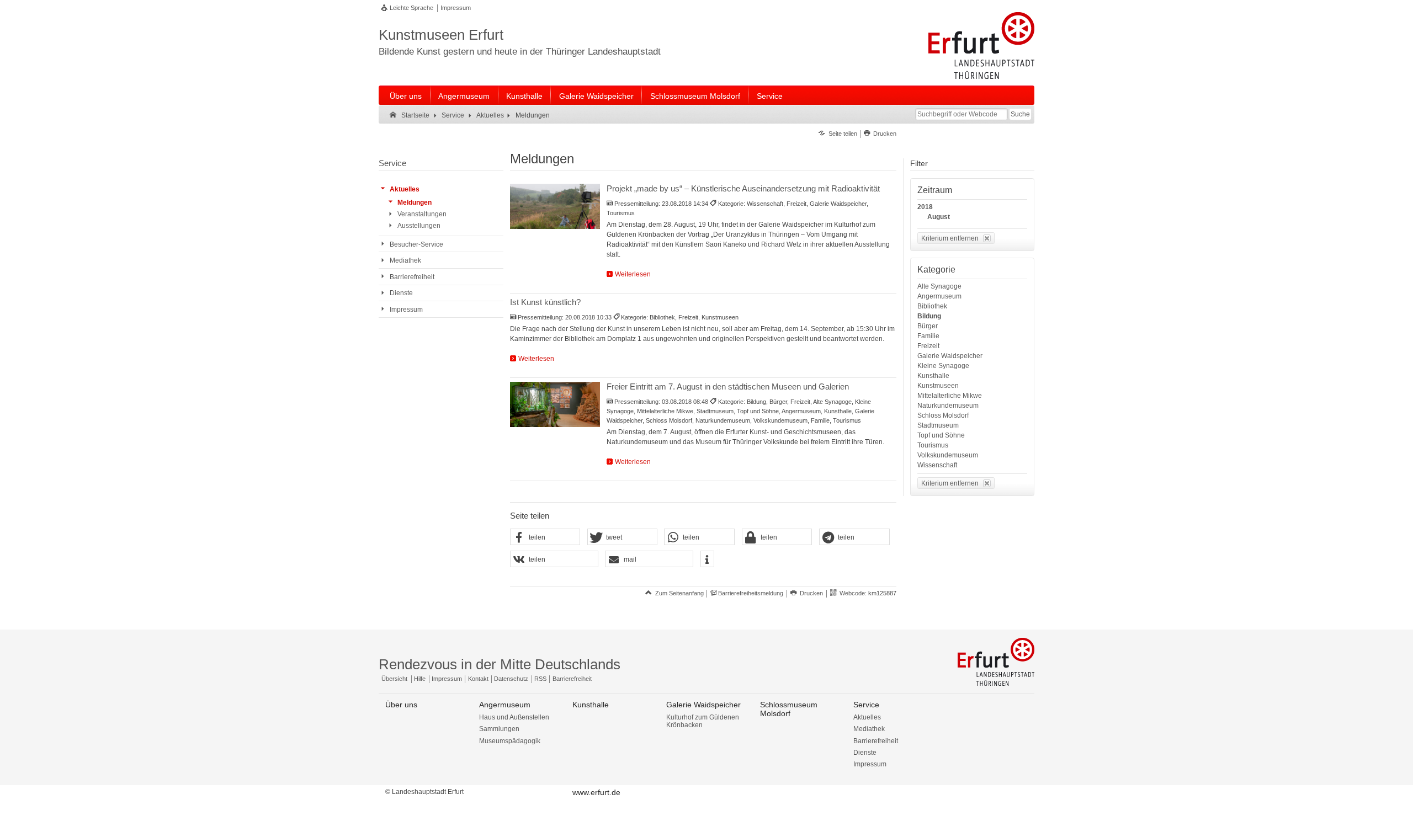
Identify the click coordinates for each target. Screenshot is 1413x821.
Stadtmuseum (938, 425)
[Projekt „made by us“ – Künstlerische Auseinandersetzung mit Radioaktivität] (555, 206)
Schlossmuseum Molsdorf (695, 96)
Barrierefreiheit (572, 678)
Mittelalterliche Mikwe (949, 395)
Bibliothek (932, 306)
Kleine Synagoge (943, 366)
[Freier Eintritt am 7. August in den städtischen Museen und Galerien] (555, 404)
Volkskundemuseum (947, 455)
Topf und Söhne (941, 435)
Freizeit (928, 346)
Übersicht (394, 678)
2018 (925, 207)
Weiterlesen (633, 274)
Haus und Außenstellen (514, 717)
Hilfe (420, 678)
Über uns (406, 96)
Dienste (865, 752)
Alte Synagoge (939, 286)
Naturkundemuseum (948, 405)
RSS (540, 678)
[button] (545, 537)
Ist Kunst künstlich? (545, 302)
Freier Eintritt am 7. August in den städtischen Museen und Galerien (728, 386)
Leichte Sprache (411, 7)
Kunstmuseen (938, 386)
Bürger (927, 326)
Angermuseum (464, 96)
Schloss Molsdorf (943, 415)
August (938, 217)
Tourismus (932, 445)
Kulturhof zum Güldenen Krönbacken (702, 721)
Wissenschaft (937, 465)
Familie (928, 336)
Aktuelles (867, 717)
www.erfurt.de (596, 792)
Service (770, 96)
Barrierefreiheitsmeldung (750, 593)
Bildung (929, 316)
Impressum (455, 7)
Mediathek (869, 729)
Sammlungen (499, 729)
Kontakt (478, 678)
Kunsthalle (524, 96)
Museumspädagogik (509, 741)
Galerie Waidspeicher (596, 96)
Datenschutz (511, 678)
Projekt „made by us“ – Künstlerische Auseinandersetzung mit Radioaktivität (743, 188)
